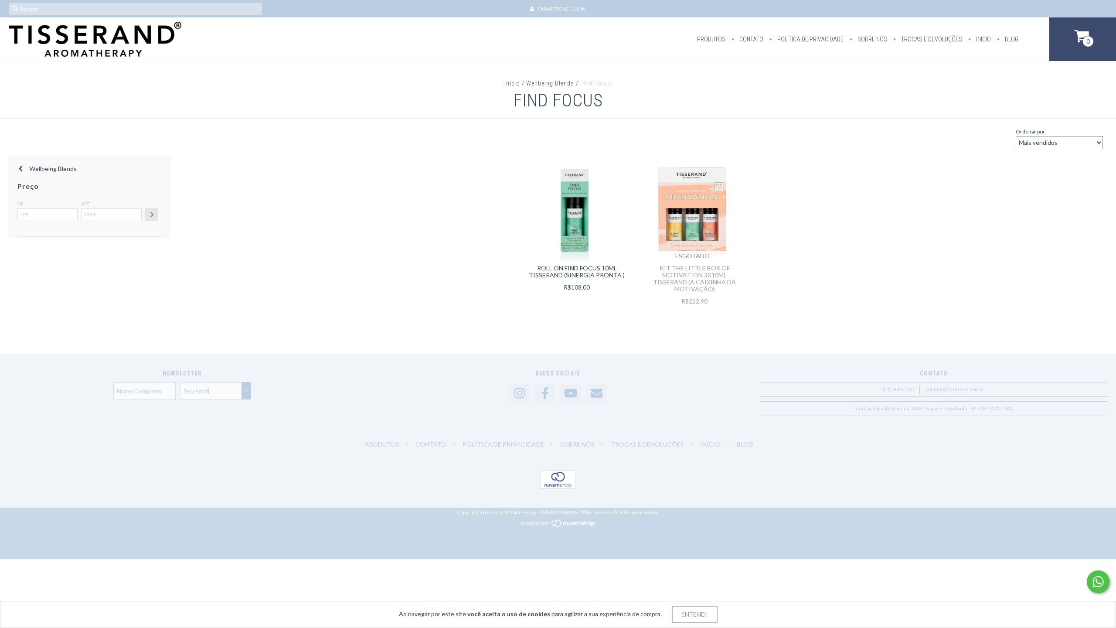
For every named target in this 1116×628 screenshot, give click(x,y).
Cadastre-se (553, 8)
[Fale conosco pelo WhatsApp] (1098, 581)
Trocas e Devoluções (931, 39)
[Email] (596, 393)
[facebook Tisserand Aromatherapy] (545, 393)
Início (983, 39)
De (20, 203)
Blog (1011, 39)
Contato (750, 39)
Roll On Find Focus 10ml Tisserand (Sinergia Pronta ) (577, 271)
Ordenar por (1030, 131)
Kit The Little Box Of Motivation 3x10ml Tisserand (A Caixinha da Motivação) (694, 278)
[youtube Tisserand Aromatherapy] (571, 393)
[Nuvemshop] (558, 525)
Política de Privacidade (810, 39)
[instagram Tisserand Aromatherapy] (519, 393)
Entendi (694, 614)
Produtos (711, 39)
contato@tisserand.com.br (954, 389)
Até (85, 203)
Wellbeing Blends (550, 83)
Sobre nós (871, 39)
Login (578, 8)
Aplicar (151, 214)
